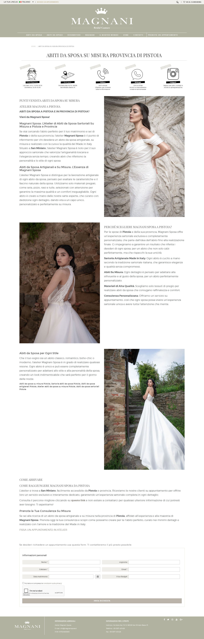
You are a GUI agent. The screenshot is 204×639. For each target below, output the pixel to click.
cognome (123, 562)
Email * (124, 569)
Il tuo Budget (121, 577)
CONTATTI (138, 35)
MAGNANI (90, 35)
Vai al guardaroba (193, 2)
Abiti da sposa (34, 35)
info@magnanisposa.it (68, 628)
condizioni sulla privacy (52, 583)
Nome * (44, 562)
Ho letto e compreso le (43, 583)
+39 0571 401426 (119, 628)
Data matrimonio (40, 577)
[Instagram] (173, 620)
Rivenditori (74, 35)
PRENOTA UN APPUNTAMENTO (163, 35)
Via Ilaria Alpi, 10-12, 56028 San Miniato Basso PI (130, 625)
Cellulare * (43, 569)
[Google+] (181, 620)
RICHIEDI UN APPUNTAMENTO (48, 2)
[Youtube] (177, 620)
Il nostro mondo (109, 35)
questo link (78, 500)
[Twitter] (168, 620)
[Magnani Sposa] (102, 17)
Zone (126, 35)
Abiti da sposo (55, 35)
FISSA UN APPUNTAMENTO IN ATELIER (43, 529)
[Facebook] (164, 620)
